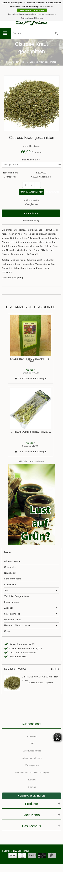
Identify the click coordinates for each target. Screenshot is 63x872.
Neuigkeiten (10, 573)
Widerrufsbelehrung (32, 751)
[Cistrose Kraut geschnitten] (12, 683)
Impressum (32, 736)
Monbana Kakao (12, 619)
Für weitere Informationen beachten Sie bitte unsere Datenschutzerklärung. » (32, 16)
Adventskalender (12, 561)
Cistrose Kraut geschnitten (40, 676)
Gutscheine (10, 584)
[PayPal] (32, 855)
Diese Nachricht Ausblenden (32, 10)
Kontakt (32, 780)
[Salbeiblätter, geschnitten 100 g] (30, 335)
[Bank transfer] (12, 855)
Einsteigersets (11, 602)
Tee (24, 62)
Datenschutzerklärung (32, 758)
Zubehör (8, 607)
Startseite (13, 62)
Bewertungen (30, 220)
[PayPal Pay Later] (52, 855)
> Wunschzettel (31, 200)
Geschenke (10, 567)
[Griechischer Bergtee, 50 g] (30, 408)
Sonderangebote (12, 578)
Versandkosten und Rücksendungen (32, 772)
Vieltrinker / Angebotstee (16, 596)
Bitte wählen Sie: (30, 159)
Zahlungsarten (32, 765)
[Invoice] (22, 855)
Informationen (31, 213)
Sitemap (32, 787)
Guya (7, 631)
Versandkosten (38, 461)
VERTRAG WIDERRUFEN (31, 795)
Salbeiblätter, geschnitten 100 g (30, 360)
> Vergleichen (31, 204)
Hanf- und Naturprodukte (17, 625)
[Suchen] (56, 33)
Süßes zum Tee (12, 613)
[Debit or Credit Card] (42, 855)
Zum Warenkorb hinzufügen (33, 192)
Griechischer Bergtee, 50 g (31, 432)
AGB (32, 743)
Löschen (55, 669)
